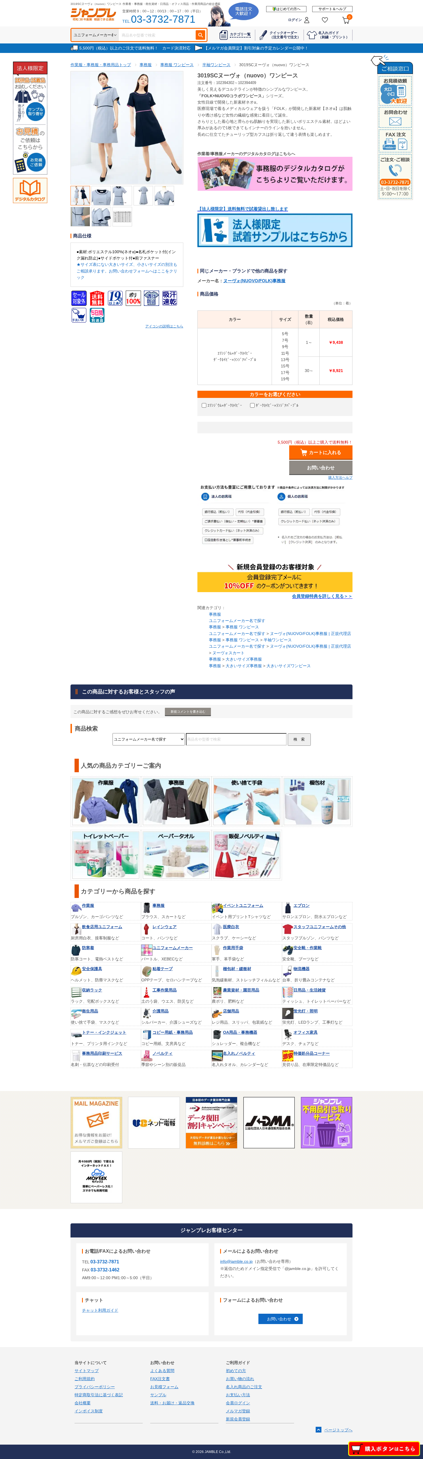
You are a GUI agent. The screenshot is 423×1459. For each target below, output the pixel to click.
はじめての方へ (288, 9)
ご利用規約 (85, 1378)
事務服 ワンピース (242, 627)
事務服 (215, 614)
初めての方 (236, 1370)
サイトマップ (87, 1370)
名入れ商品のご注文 (244, 1386)
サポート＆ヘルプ (332, 9)
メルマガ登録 (238, 1411)
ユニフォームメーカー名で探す (237, 620)
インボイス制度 (89, 1411)
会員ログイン (238, 1403)
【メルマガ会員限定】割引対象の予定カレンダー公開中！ (256, 48)
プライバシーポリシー (95, 1386)
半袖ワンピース (278, 640)
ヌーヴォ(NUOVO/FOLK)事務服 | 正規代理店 (310, 633)
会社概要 (83, 1403)
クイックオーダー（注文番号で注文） (285, 35)
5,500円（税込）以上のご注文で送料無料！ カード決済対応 (134, 48)
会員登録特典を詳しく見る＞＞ (322, 596)
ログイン (295, 20)
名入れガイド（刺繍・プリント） (333, 35)
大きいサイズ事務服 (244, 659)
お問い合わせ (279, 1319)
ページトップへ (338, 1430)
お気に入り (325, 20)
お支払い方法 (238, 1395)
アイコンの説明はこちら (164, 326)
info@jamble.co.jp (236, 1261)
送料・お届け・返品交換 (172, 1403)
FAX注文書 (160, 1378)
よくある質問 (162, 1370)
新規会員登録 (238, 1419)
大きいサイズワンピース (288, 665)
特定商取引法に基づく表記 (99, 1395)
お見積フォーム (164, 1386)
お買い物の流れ (240, 1378)
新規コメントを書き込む (188, 711)
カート (349, 17)
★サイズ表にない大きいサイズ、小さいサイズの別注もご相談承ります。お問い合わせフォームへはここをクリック (127, 271)
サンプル (158, 1395)
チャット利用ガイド (100, 1310)
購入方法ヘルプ (340, 478)
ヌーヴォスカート (228, 653)
